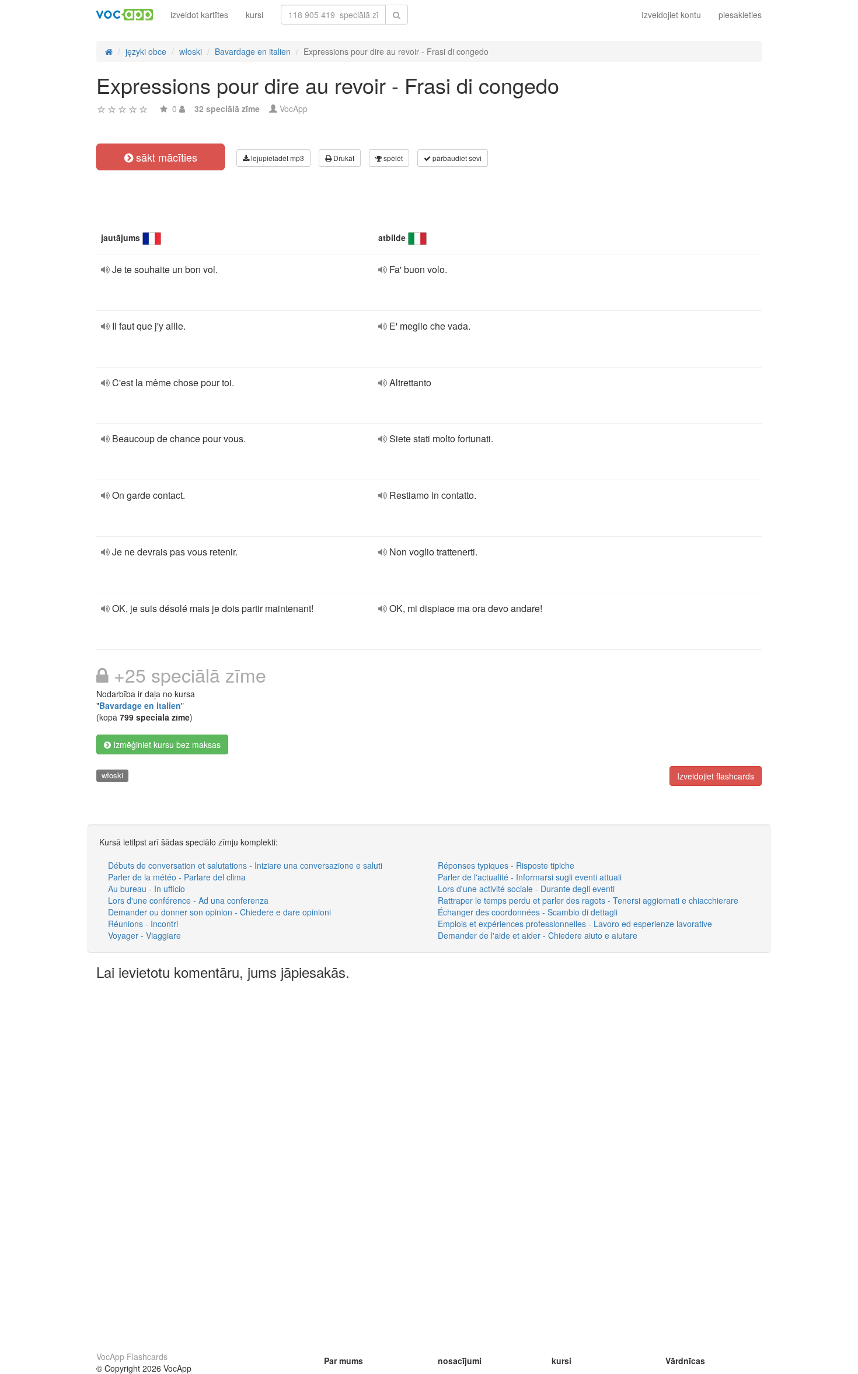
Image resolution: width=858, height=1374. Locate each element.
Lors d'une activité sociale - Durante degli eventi (526, 888)
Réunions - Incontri (143, 923)
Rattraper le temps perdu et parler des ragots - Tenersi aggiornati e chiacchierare (588, 900)
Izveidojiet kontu (671, 14)
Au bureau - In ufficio (146, 888)
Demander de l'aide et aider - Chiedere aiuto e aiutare (537, 935)
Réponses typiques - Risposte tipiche (506, 865)
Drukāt (343, 158)
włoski (112, 775)
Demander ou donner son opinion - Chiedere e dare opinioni (219, 912)
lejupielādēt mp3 (276, 158)
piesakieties (740, 14)
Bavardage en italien (140, 705)
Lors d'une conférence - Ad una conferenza (188, 900)
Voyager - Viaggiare (144, 935)
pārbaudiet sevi (456, 158)
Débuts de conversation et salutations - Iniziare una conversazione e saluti (245, 865)
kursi (254, 14)
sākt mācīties (165, 157)
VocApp (294, 108)
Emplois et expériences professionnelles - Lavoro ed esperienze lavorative (575, 923)
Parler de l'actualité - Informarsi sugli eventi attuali (530, 877)
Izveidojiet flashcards (715, 776)
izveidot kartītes (199, 14)
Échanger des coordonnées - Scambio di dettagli (528, 912)
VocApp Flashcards (132, 1356)
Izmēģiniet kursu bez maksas (166, 744)
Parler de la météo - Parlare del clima (177, 877)
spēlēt (392, 158)
